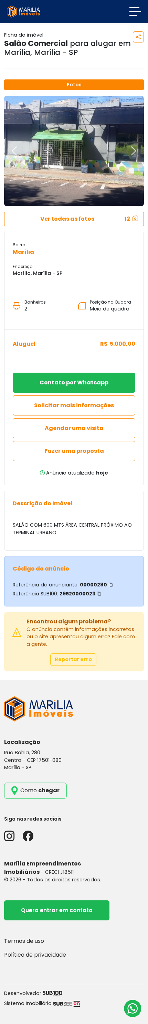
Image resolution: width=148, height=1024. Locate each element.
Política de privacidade (35, 955)
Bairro (19, 245)
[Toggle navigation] (135, 11)
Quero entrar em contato (57, 910)
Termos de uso (24, 941)
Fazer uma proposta (74, 451)
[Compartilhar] (138, 36)
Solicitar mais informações (74, 405)
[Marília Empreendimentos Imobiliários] (23, 11)
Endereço (22, 266)
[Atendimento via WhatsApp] (132, 1008)
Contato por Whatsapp (74, 382)
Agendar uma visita (74, 428)
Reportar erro (73, 659)
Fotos (74, 84)
